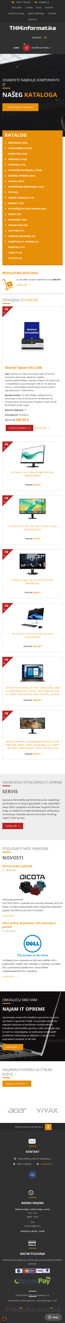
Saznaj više (22, 284)
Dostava (52, 13)
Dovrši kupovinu (40, 47)
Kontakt (32, 19)
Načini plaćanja (16, 13)
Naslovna (17, 7)
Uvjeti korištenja (36, 13)
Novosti (49, 7)
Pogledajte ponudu (20, 107)
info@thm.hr (44, 2)
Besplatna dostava (20, 273)
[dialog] (4, 1318)
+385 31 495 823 (23, 2)
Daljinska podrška (15, 1083)
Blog (38, 7)
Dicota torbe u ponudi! (17, 866)
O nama (29, 7)
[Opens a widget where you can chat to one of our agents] (53, 1317)
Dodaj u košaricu (18, 428)
